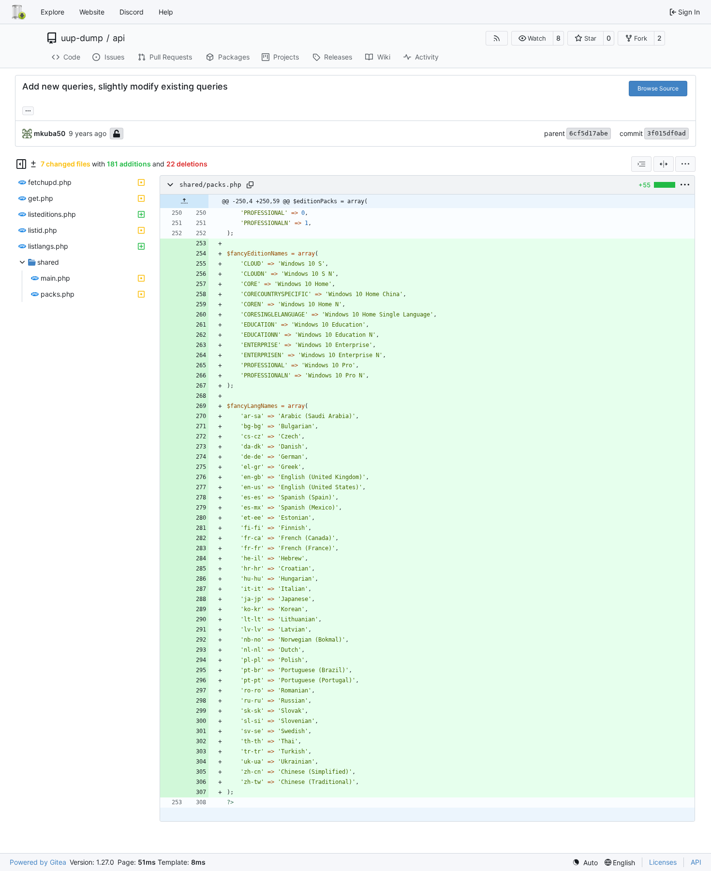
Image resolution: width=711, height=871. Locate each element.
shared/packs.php (210, 184)
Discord (131, 12)
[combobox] (641, 164)
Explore (52, 12)
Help (166, 12)
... (28, 109)
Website (91, 12)
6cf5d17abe (588, 133)
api (119, 38)
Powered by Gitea (38, 862)
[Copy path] (250, 185)
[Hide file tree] (21, 164)
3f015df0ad (666, 133)
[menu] (685, 164)
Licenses (663, 862)
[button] (532, 38)
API (696, 862)
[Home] (18, 12)
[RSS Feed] (497, 38)
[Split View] (663, 164)
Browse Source (658, 88)
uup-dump (82, 38)
